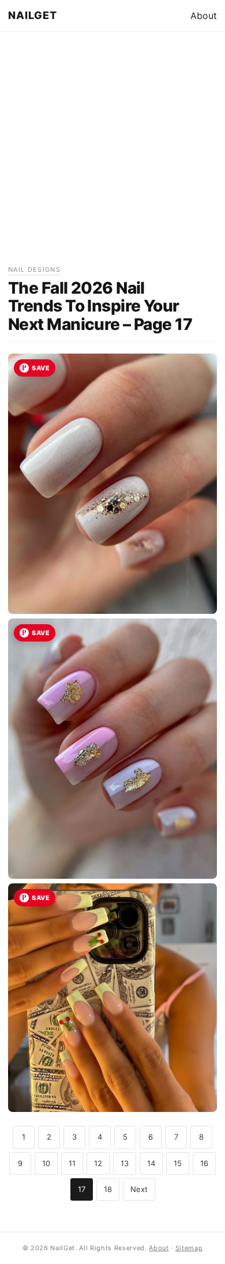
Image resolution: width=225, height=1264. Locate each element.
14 (151, 1163)
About (203, 15)
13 (125, 1163)
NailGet (33, 15)
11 (72, 1163)
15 (178, 1163)
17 (81, 1189)
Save (41, 368)
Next (139, 1189)
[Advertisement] (112, 152)
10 (46, 1163)
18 (108, 1189)
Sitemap (189, 1248)
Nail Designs (34, 269)
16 (204, 1163)
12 (98, 1163)
